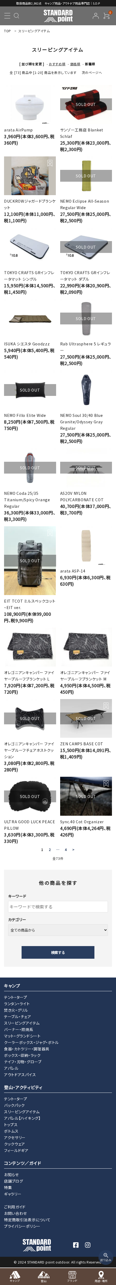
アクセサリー (15, 1137)
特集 (8, 1187)
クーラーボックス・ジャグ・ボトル (31, 1042)
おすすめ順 (57, 64)
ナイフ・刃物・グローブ (23, 1061)
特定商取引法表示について (27, 1219)
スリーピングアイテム (22, 1023)
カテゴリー (17, 919)
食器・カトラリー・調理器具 (26, 1048)
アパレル (11, 1068)
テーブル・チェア (17, 1016)
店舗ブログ (13, 1181)
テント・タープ (15, 997)
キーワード (17, 896)
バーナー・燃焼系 (18, 1029)
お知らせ (11, 1174)
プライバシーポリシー (22, 1226)
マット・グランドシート (22, 1036)
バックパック (14, 1105)
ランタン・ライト (17, 1003)
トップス (11, 1124)
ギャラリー (13, 1194)
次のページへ (92, 72)
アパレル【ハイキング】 (22, 1118)
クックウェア (14, 1144)
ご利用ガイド (15, 1206)
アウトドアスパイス (20, 1074)
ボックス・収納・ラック (22, 1055)
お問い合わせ (15, 1213)
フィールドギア (16, 1150)
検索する (58, 952)
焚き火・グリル (16, 1010)
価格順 (75, 64)
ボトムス (11, 1131)
